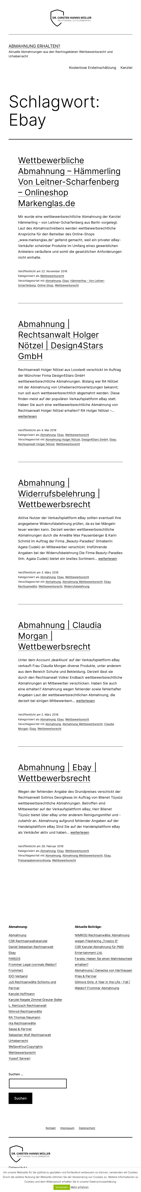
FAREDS (14, 958)
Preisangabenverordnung (34, 860)
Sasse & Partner (20, 1029)
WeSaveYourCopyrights (26, 1046)
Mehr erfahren (80, 1187)
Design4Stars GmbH (95, 439)
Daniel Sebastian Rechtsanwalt (31, 947)
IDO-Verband (18, 976)
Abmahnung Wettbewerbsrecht (82, 581)
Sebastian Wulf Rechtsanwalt (30, 1035)
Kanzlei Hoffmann (22, 994)
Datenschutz (18, 1167)
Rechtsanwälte (27, 586)
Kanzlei (126, 68)
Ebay (65, 280)
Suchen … (16, 1074)
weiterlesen (27, 416)
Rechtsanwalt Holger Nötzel (36, 444)
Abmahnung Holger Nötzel (62, 439)
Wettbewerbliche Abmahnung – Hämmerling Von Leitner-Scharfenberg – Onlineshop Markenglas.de (69, 181)
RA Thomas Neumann (24, 1017)
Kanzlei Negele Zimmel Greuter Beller (35, 999)
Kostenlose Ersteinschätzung (92, 68)
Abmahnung (53, 280)
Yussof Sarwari (19, 1058)
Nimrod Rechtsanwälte (25, 1011)
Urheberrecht (18, 1041)
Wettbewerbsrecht (52, 276)
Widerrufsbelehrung (76, 586)
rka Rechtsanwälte (22, 1023)
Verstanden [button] (62, 1187)
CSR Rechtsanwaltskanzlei (28, 941)
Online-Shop (45, 285)
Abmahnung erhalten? (34, 46)
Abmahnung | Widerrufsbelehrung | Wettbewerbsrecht (59, 493)
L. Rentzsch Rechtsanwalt (28, 1005)
